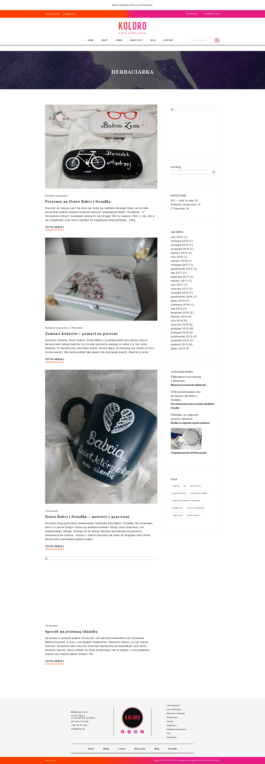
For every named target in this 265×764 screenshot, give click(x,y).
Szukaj (217, 40)
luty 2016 (177, 320)
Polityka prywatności (176, 729)
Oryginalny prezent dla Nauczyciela (189, 453)
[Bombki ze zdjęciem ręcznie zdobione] (186, 417)
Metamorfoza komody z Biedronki (188, 385)
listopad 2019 (180, 245)
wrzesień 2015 (180, 340)
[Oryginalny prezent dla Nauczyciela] (186, 439)
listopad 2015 (180, 332)
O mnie (118, 40)
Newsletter (172, 737)
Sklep (104, 40)
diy (185, 486)
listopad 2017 (180, 264)
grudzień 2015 (180, 328)
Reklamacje (172, 717)
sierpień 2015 (179, 344)
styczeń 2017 (179, 288)
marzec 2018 (179, 260)
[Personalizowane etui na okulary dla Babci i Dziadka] (186, 396)
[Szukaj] (213, 172)
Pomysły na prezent (56, 196)
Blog (153, 40)
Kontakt (168, 40)
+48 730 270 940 (52, 14)
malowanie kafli (179, 493)
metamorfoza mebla (199, 493)
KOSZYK (213, 14)
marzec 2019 (179, 253)
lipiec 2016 (178, 300)
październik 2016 (181, 296)
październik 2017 (181, 268)
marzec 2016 (179, 316)
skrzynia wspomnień (195, 508)
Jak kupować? (173, 705)
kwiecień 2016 (180, 312)
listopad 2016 (180, 292)
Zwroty (170, 721)
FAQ (168, 733)
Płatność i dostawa (176, 713)
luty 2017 (177, 284)
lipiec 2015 (178, 348)
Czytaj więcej (54, 227)
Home (91, 40)
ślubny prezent (193, 515)
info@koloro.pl (69, 14)
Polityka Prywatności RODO (209, 760)
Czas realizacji (174, 709)
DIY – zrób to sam (182, 200)
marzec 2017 (179, 280)
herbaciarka (195, 486)
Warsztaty (136, 40)
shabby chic (178, 508)
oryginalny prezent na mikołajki (186, 501)
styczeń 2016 (179, 324)
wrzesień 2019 (180, 249)
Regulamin (172, 725)
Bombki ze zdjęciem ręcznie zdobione (190, 423)
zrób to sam (178, 515)
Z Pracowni (76, 328)
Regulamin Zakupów (187, 760)
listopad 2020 (180, 241)
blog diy (176, 486)
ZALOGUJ (193, 14)
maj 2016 (176, 308)
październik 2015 (181, 336)
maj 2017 (176, 272)
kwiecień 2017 (180, 276)
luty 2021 (177, 237)
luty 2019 (177, 256)
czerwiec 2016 (180, 304)
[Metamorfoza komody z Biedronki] (186, 379)
